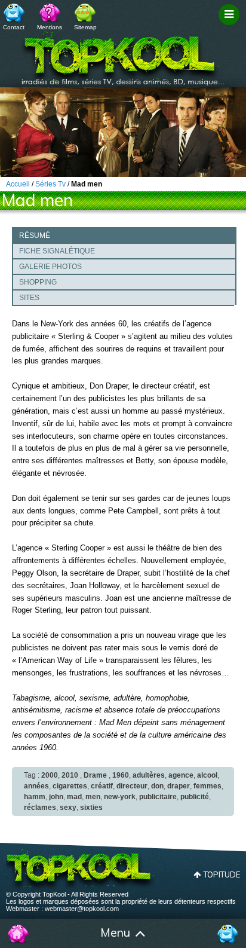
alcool (207, 775)
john (56, 797)
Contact (13, 27)
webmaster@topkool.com (82, 908)
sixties (91, 807)
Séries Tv (50, 184)
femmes (207, 786)
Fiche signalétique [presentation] (57, 251)
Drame (95, 775)
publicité (194, 797)
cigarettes (70, 786)
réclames (40, 807)
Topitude (222, 874)
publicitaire (158, 797)
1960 (120, 775)
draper (178, 786)
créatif (102, 786)
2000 (49, 775)
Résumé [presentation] (34, 235)
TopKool (123, 54)
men (92, 797)
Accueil (18, 934)
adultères (149, 775)
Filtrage (231, 25)
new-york (120, 797)
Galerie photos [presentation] (50, 266)
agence (180, 775)
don (157, 786)
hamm (34, 797)
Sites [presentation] (29, 297)
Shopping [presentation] (38, 282)
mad (74, 797)
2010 (69, 775)
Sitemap (85, 27)
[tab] (124, 235)
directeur (131, 786)
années (36, 786)
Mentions (49, 27)
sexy (68, 807)
